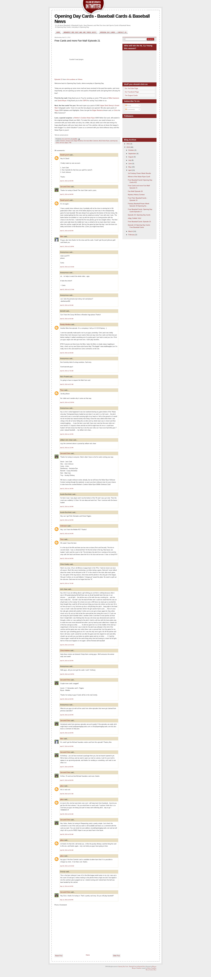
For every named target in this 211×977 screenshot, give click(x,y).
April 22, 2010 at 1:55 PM (66, 506)
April (130, 170)
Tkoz (62, 390)
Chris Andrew (65, 650)
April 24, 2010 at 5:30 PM (66, 660)
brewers (62, 141)
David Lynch (64, 155)
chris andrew (70, 79)
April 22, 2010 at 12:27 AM (67, 289)
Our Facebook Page (132, 92)
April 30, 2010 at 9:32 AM (66, 834)
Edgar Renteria (97, 110)
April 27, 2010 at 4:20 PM (66, 746)
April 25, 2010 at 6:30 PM (66, 732)
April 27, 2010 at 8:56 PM (66, 780)
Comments (131, 109)
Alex (61, 236)
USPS (85, 100)
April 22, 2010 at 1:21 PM (66, 447)
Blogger (154, 966)
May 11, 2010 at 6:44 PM (66, 886)
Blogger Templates (136, 968)
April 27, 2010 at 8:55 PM (66, 766)
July (130, 160)
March (130, 231)
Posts (129, 105)
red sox (62, 142)
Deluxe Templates (151, 968)
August (131, 157)
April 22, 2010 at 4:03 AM (66, 305)
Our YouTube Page (131, 88)
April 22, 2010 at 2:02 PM (66, 520)
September (132, 153)
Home (58, 32)
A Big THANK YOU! (134, 218)
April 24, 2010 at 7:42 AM (66, 583)
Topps (57, 110)
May (130, 167)
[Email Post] (78, 139)
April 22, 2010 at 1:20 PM (66, 434)
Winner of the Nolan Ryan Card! (139, 176)
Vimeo (80, 79)
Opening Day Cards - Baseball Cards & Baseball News (132, 966)
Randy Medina (65, 324)
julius (62, 786)
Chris (116, 110)
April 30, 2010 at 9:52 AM (66, 850)
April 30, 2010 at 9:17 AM (66, 793)
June (130, 163)
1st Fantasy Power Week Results (139, 173)
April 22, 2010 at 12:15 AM (67, 266)
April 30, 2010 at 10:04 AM (67, 866)
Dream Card (69, 141)
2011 (128, 144)
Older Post (116, 955)
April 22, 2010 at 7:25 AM (66, 370)
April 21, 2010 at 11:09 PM (67, 246)
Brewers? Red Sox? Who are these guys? (80, 32)
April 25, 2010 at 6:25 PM (66, 714)
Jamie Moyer (62, 100)
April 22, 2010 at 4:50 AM (66, 318)
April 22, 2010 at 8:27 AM (66, 384)
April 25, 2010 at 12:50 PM (67, 674)
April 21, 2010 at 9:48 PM (66, 194)
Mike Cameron (114, 98)
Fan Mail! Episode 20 (135, 191)
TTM (70, 142)
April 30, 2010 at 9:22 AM (66, 814)
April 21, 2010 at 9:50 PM (66, 230)
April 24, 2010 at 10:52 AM (67, 644)
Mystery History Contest (136, 194)
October (131, 150)
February (131, 234)
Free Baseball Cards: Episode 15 (139, 221)
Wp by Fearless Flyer (151, 970)
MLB (100, 141)
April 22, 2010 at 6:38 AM (66, 352)
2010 (128, 147)
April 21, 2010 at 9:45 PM (66, 181)
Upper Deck (104, 105)
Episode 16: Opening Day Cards (139, 215)
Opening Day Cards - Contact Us (113, 32)
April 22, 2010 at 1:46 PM (66, 488)
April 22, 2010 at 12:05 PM (67, 402)
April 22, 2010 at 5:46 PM (66, 558)
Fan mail (86, 141)
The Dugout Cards (131, 95)
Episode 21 (58, 79)
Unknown (63, 526)
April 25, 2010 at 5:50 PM (66, 699)
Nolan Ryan (91, 118)
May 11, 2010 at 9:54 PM (66, 899)
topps (66, 142)
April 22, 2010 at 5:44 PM (66, 533)
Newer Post (58, 955)
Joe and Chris (65, 187)
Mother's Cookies (80, 118)
